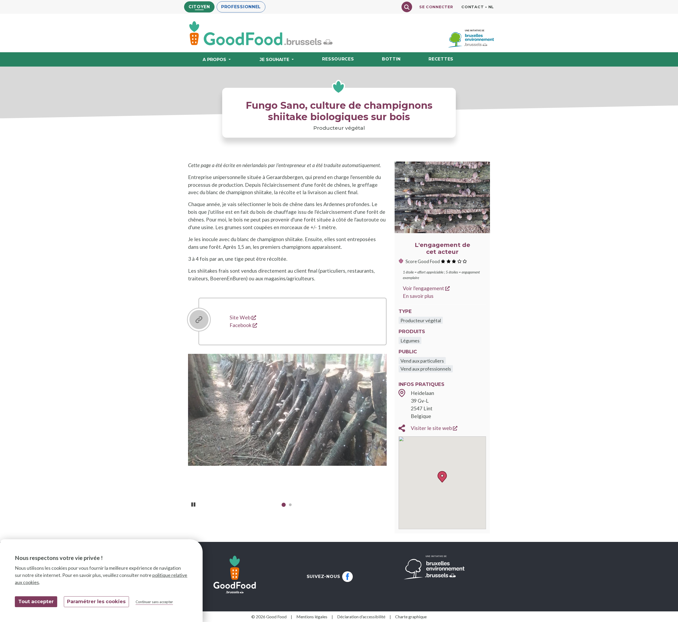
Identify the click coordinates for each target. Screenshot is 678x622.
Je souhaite (274, 59)
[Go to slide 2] (290, 505)
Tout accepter (36, 601)
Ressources (338, 59)
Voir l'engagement (426, 288)
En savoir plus (418, 296)
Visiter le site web (434, 428)
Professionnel (241, 6)
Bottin (391, 59)
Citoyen (199, 6)
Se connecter (436, 7)
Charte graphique (411, 616)
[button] (442, 477)
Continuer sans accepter (154, 602)
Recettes (441, 59)
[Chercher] (407, 7)
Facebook (243, 325)
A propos (214, 59)
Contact (472, 7)
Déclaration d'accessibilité (361, 616)
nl (491, 7)
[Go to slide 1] (283, 505)
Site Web (243, 317)
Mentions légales (311, 616)
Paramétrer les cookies (96, 601)
